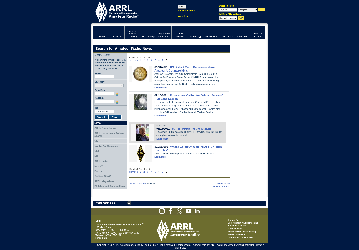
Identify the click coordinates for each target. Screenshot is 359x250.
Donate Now (234, 220)
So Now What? (102, 176)
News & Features (137, 183)
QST (96, 141)
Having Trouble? (221, 186)
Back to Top (223, 183)
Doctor (98, 171)
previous (133, 60)
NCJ (96, 156)
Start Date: (100, 90)
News (97, 123)
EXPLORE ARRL (106, 203)
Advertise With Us (237, 226)
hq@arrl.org (101, 238)
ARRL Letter (101, 161)
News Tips (100, 166)
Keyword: (100, 73)
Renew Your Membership (246, 223)
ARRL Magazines (104, 181)
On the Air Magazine (106, 146)
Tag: (97, 108)
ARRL (130, 11)
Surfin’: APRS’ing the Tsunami (191, 128)
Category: (100, 82)
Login (182, 6)
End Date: (100, 98)
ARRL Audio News (105, 128)
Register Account (186, 10)
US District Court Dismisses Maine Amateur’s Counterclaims (184, 69)
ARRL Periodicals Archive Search (109, 134)
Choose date (117, 94)
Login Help (183, 16)
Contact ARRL (235, 229)
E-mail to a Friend (237, 234)
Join (230, 223)
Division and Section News (109, 186)
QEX (97, 151)
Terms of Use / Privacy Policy (242, 231)
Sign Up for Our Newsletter (241, 237)
